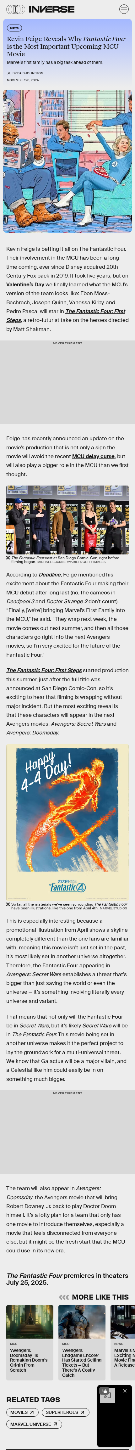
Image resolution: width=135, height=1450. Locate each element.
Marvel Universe (30, 1424)
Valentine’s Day (25, 284)
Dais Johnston (30, 73)
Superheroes (62, 1412)
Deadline (50, 574)
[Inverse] (51, 9)
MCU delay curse (93, 456)
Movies (19, 1412)
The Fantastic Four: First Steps (44, 670)
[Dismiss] (125, 1391)
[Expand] (104, 1391)
